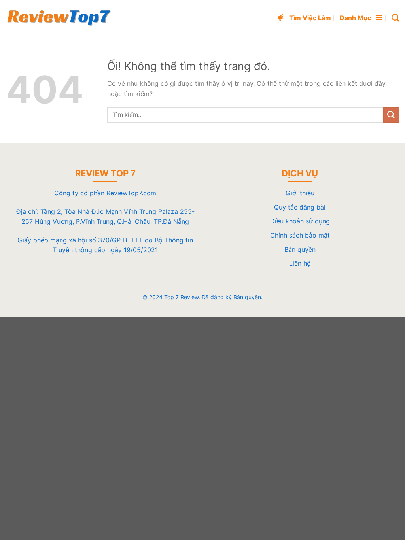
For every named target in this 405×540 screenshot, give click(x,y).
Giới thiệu (300, 193)
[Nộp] (391, 115)
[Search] (395, 17)
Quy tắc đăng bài (300, 207)
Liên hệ (299, 263)
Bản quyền (300, 249)
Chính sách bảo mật (300, 235)
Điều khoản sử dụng (300, 221)
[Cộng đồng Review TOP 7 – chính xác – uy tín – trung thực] (59, 17)
